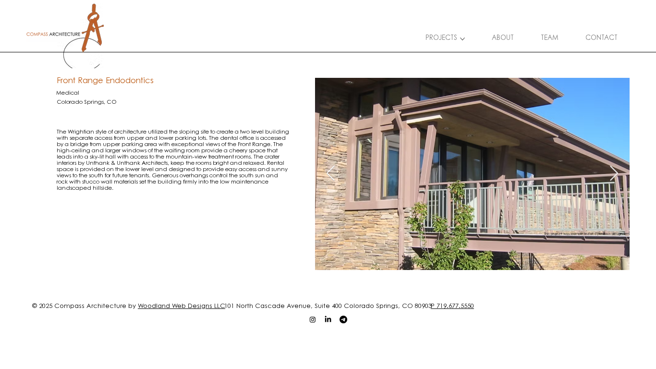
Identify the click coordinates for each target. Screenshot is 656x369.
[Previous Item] (331, 174)
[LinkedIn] (328, 319)
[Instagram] (312, 319)
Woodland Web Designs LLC (181, 306)
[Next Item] (614, 174)
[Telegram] (343, 319)
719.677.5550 (455, 306)
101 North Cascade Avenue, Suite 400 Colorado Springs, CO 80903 (328, 306)
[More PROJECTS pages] (462, 39)
